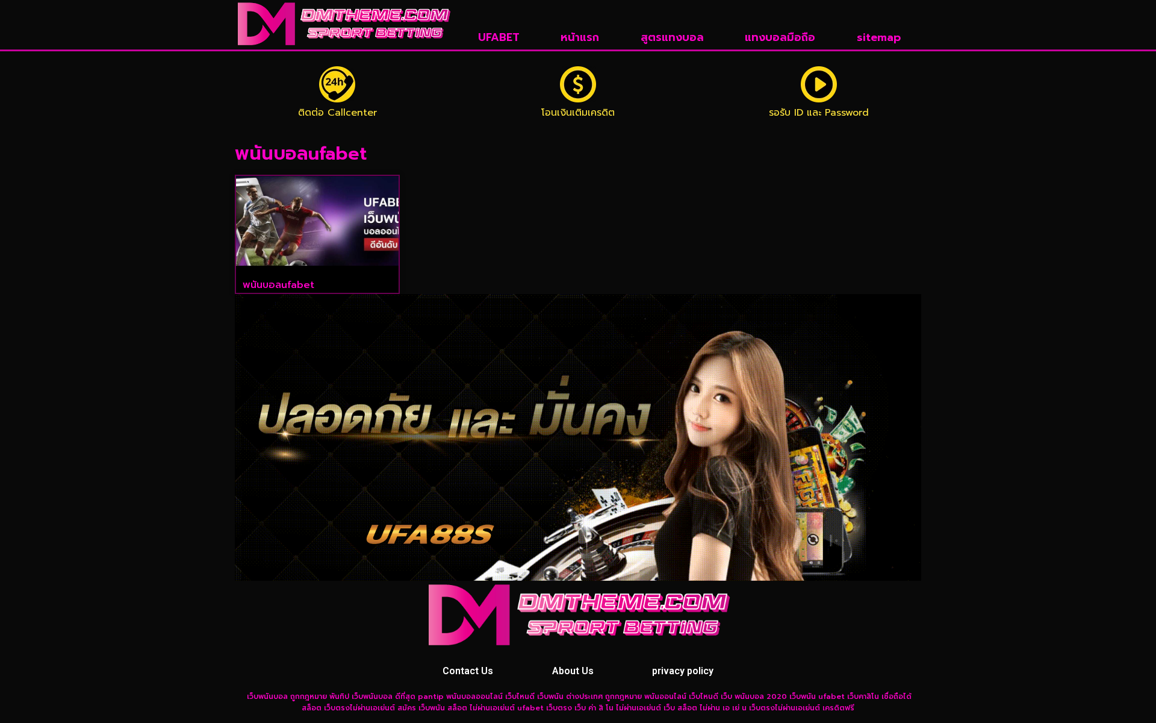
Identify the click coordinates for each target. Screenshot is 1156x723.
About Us (573, 671)
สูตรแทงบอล (672, 37)
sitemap (879, 37)
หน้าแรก (580, 37)
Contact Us (468, 671)
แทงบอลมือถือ (780, 37)
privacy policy (682, 671)
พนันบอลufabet (278, 285)
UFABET (499, 37)
